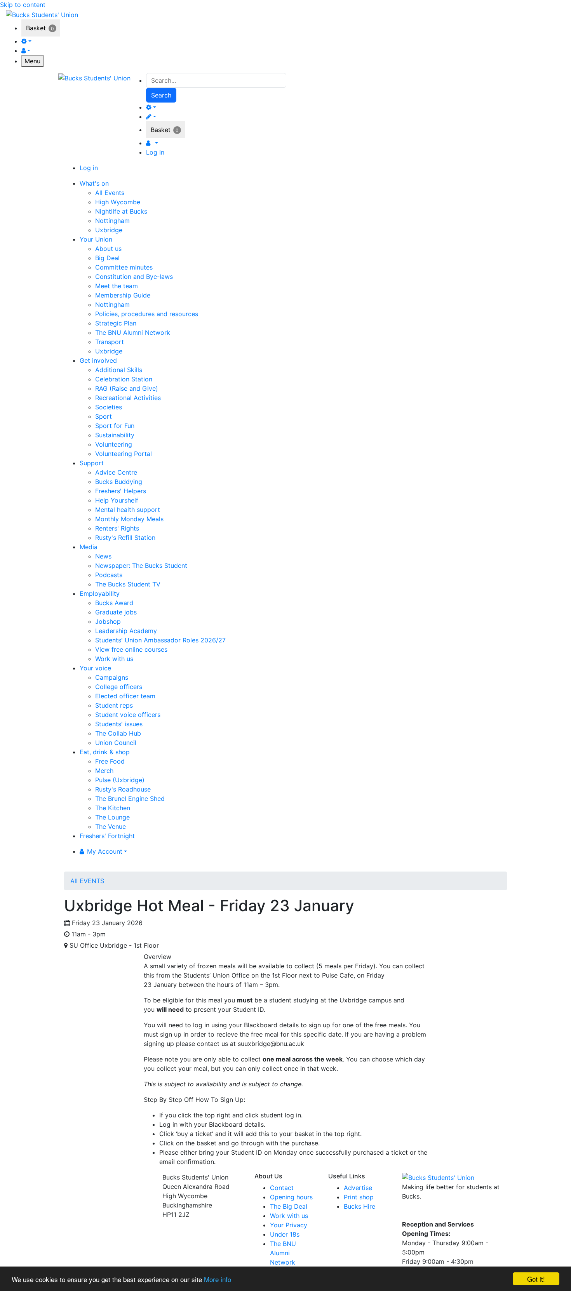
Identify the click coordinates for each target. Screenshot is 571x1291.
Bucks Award (114, 603)
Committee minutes (124, 267)
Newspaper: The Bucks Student (141, 565)
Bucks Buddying (118, 481)
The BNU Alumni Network (132, 332)
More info (217, 1279)
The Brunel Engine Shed (130, 798)
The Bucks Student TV (127, 584)
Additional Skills (118, 370)
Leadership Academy (126, 631)
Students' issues (119, 724)
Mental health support (127, 509)
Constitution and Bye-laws (134, 276)
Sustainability (114, 435)
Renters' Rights (117, 528)
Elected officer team (125, 696)
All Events (109, 193)
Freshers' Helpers (120, 491)
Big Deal (107, 258)
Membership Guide (122, 295)
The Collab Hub (118, 733)
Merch (104, 770)
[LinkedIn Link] (437, 1213)
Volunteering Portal (123, 454)
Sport (103, 416)
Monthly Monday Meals (129, 519)
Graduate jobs (116, 612)
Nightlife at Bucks (121, 211)
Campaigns (111, 677)
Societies (108, 407)
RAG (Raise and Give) (126, 388)
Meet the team (116, 286)
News (103, 556)
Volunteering (113, 444)
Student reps (114, 705)
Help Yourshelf (116, 500)
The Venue (110, 826)
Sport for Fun (114, 426)
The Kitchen (112, 808)
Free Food (110, 761)
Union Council (115, 742)
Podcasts (108, 575)
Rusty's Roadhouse (123, 789)
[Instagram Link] (423, 1213)
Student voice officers (127, 715)
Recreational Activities (128, 398)
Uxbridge (108, 230)
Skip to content (22, 5)
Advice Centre (116, 472)
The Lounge (112, 817)
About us (108, 248)
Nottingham (112, 220)
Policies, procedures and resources (146, 314)
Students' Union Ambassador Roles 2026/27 (160, 640)
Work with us (114, 659)
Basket (36, 28)
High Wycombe (117, 202)
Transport (109, 342)
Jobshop (108, 621)
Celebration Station (123, 379)
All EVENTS (87, 881)
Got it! (536, 1279)
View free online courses (131, 649)
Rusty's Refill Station (125, 537)
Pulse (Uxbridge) (119, 780)
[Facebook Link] (409, 1213)
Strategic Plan (115, 323)
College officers (118, 687)
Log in (155, 152)
